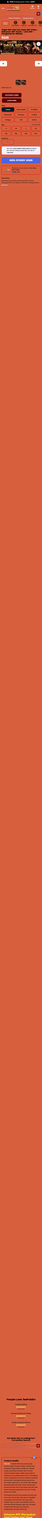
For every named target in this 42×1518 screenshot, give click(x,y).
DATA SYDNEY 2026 (21, 160)
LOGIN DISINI (11, 100)
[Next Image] (38, 63)
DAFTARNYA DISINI (11, 95)
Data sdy (7, 1464)
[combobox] (19, 14)
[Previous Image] (3, 63)
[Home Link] (13, 8)
